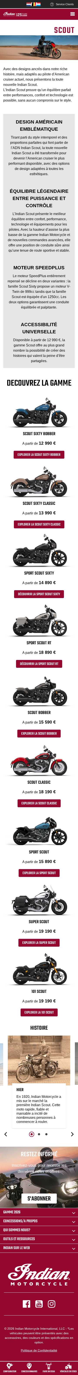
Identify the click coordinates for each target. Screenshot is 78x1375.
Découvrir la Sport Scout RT (39, 664)
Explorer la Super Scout (39, 943)
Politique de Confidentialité (39, 1350)
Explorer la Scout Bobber (39, 734)
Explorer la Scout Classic (39, 803)
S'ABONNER (39, 1199)
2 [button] (39, 1134)
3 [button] (46, 1134)
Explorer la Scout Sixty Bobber (39, 455)
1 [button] (31, 1134)
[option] (39, 1083)
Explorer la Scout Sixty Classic (39, 524)
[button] (6, 1134)
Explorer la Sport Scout (39, 873)
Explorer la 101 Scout (39, 1013)
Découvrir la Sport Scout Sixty (39, 594)
